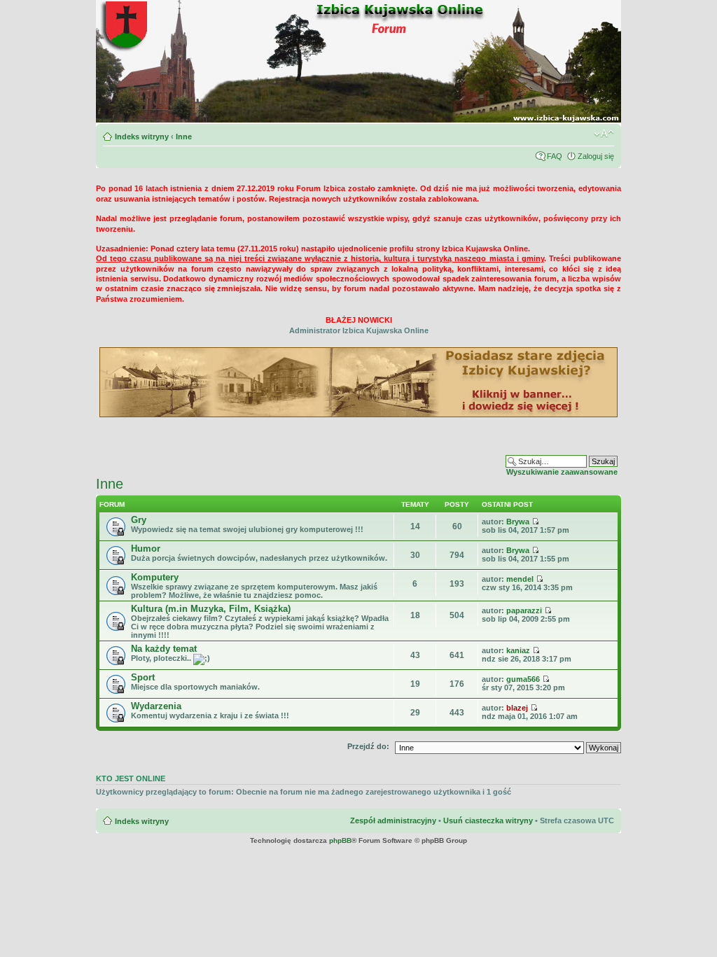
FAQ (554, 156)
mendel (520, 579)
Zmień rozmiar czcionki (604, 133)
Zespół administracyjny (393, 820)
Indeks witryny (142, 136)
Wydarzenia (156, 706)
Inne (184, 136)
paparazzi (524, 610)
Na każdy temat (164, 648)
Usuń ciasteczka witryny (488, 820)
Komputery (155, 577)
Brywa (517, 521)
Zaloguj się (596, 156)
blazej (517, 708)
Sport (143, 677)
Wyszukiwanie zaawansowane (562, 472)
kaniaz (518, 650)
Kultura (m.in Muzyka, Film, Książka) (211, 608)
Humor (145, 548)
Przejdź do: (368, 746)
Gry (138, 520)
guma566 (523, 679)
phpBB (340, 840)
